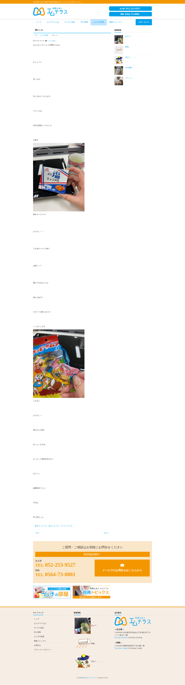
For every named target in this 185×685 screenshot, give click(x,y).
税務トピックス (115, 22)
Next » (106, 533)
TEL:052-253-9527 (121, 637)
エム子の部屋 (98, 22)
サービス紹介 (69, 22)
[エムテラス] (50, 11)
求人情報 (84, 22)
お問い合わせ (143, 22)
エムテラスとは (52, 22)
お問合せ (37, 645)
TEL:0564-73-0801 (121, 648)
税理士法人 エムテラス (89, 677)
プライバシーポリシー (42, 650)
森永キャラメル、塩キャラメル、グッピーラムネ (54, 526)
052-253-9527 (130, 8)
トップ (38, 22)
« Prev (37, 533)
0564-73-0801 (129, 14)
